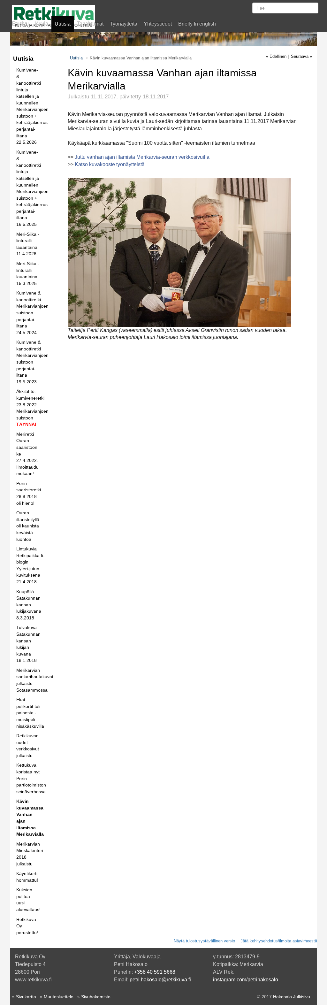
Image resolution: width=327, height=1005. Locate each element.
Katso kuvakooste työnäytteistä (110, 164)
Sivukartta (26, 996)
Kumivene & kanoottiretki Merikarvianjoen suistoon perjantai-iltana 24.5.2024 (30, 312)
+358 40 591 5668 (154, 972)
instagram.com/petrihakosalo (245, 979)
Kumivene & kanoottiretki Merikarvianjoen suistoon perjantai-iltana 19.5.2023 (30, 362)
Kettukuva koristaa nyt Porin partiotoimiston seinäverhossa (30, 778)
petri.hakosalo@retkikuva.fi (160, 979)
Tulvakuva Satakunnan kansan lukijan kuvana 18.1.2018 (28, 644)
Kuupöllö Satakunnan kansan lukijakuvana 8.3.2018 (28, 604)
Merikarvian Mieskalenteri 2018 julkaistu (29, 853)
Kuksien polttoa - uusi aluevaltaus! (28, 899)
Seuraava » (301, 56)
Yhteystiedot (158, 24)
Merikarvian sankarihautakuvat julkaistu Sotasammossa (30, 680)
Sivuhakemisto (95, 996)
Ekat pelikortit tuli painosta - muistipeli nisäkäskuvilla (30, 712)
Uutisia (63, 24)
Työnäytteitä (123, 24)
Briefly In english (197, 24)
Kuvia (41, 24)
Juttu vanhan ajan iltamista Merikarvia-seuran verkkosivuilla (142, 157)
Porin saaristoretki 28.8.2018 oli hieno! (28, 493)
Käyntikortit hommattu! (27, 877)
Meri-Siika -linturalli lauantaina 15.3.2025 (27, 273)
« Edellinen (276, 56)
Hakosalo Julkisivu (291, 996)
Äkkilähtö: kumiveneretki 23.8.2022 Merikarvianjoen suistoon (30, 408)
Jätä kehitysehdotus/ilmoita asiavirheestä (278, 941)
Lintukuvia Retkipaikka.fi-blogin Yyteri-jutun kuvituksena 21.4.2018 (30, 565)
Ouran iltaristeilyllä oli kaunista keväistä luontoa (27, 525)
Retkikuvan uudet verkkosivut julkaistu (27, 745)
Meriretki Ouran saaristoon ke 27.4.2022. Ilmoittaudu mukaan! (27, 454)
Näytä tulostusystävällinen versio (204, 941)
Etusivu (20, 24)
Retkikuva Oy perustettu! (27, 926)
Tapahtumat (90, 24)
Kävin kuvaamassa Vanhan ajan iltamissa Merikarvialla (30, 818)
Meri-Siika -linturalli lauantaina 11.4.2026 (27, 244)
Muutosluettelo (58, 996)
